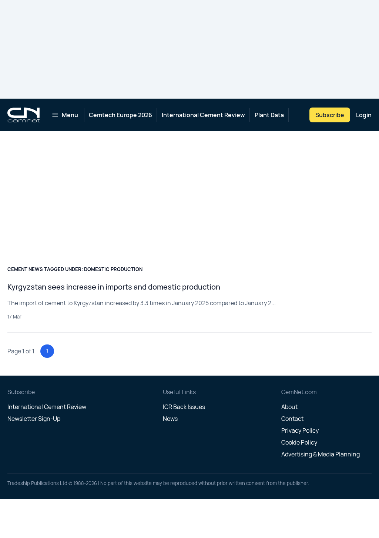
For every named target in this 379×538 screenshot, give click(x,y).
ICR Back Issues (184, 407)
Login (364, 115)
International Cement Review (203, 115)
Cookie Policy (299, 442)
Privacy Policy (300, 430)
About (289, 407)
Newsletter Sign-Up (33, 419)
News (170, 419)
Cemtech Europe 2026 (120, 115)
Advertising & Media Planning (320, 454)
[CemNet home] (23, 115)
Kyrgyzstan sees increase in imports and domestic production (113, 287)
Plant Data (269, 115)
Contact (292, 419)
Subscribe (329, 115)
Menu (70, 115)
